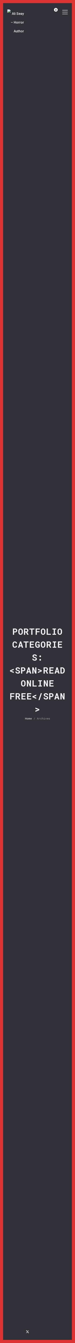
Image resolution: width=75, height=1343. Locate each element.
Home (28, 718)
